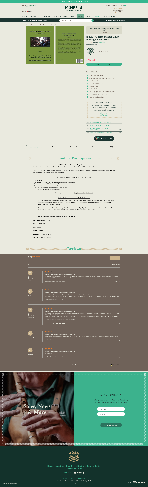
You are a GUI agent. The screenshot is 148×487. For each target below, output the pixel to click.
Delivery (93, 147)
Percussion (57, 16)
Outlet (80, 16)
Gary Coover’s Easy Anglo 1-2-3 (83, 193)
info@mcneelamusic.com (79, 483)
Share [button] (63, 281)
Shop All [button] (25, 16)
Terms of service (74, 468)
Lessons (107, 16)
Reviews (54, 147)
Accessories (97, 16)
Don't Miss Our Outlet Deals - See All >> (74, 1)
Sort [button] (29, 265)
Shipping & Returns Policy (88, 466)
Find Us (69, 466)
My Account (115, 5)
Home (50, 466)
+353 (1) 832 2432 (68, 483)
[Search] (92, 20)
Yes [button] (57, 281)
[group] (36, 256)
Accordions (35, 16)
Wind (72, 16)
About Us (59, 466)
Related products (74, 147)
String (66, 16)
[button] (70, 365)
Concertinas (46, 16)
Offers (88, 16)
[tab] (115, 265)
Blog (113, 16)
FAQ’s (112, 147)
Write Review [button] (114, 258)
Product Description (36, 147)
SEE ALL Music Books (91, 44)
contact (108, 5)
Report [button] (60, 281)
